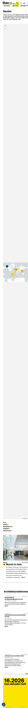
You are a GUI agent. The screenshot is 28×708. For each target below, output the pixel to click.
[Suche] (21, 3)
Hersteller (7, 530)
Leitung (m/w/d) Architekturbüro (14, 656)
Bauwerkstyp (7, 526)
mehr (23, 577)
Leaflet (24, 518)
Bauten (16, 6)
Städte (5, 524)
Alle (4, 522)
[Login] (24, 3)
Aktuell (7, 6)
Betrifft (24, 6)
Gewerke (6, 528)
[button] (7, 266)
